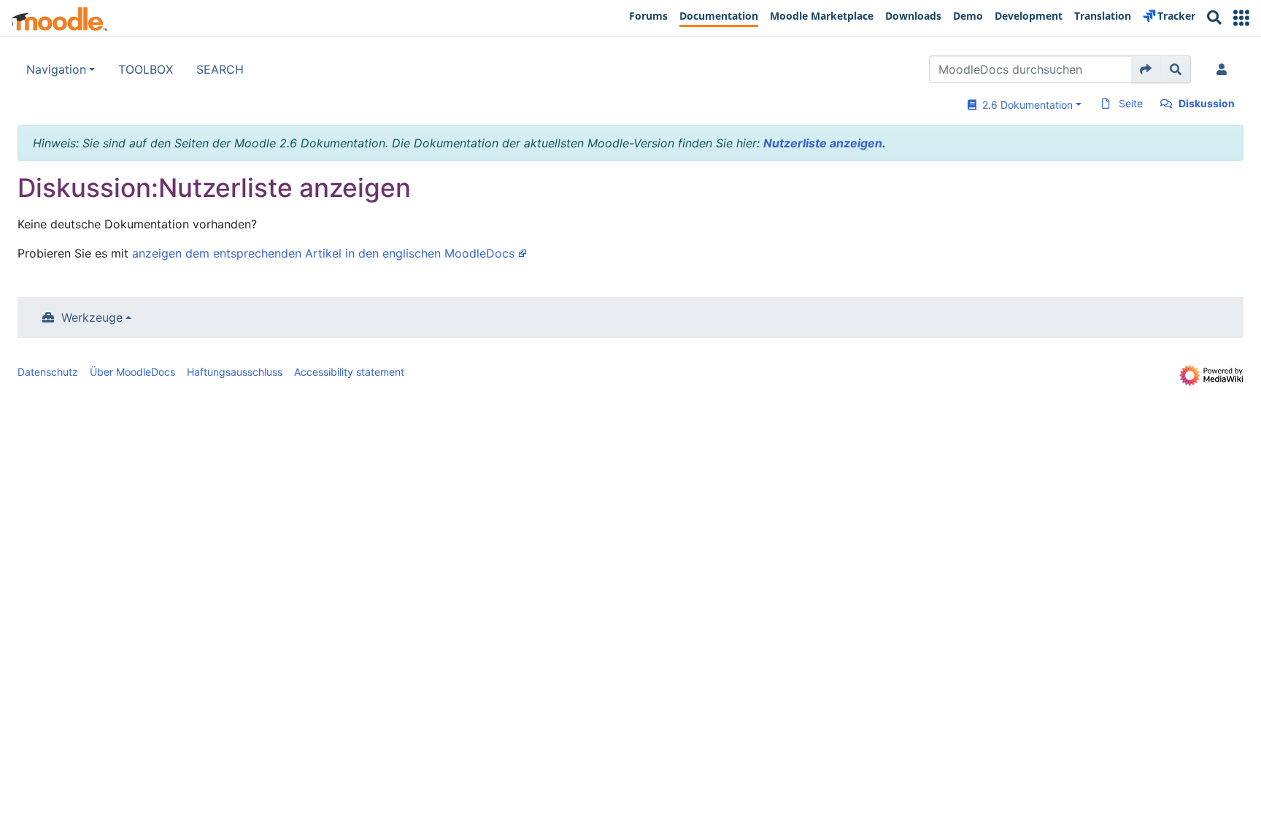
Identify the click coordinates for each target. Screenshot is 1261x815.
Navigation (56, 69)
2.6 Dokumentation (1024, 105)
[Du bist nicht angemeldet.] (1224, 69)
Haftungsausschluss (234, 372)
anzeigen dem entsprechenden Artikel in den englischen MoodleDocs (323, 253)
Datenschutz (48, 372)
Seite (1131, 103)
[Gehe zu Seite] (1146, 69)
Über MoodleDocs (132, 372)
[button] (1241, 18)
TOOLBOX (145, 69)
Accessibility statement (349, 372)
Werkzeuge (92, 317)
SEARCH (220, 69)
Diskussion (1207, 103)
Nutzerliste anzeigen (822, 143)
